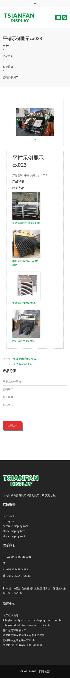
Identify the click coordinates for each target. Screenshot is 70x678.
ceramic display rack (15, 526)
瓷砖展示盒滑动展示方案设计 (20, 640)
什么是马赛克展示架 (14, 630)
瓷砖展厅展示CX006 (24, 302)
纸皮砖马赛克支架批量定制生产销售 (24, 635)
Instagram (9, 521)
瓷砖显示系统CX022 (25, 358)
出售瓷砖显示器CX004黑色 (25, 263)
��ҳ (6, 45)
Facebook (8, 516)
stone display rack (14, 536)
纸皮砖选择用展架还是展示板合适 (22, 645)
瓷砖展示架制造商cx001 (26, 223)
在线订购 (12, 425)
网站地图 (44, 671)
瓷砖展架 (8, 66)
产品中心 (8, 56)
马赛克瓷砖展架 (12, 381)
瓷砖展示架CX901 (23, 364)
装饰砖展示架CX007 (24, 340)
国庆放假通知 (10, 615)
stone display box (14, 531)
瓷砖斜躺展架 (10, 77)
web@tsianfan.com (19, 556)
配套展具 (8, 397)
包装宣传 (8, 405)
